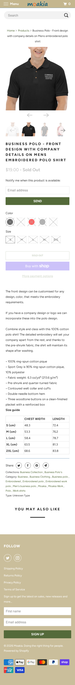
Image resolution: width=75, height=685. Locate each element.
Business (23, 476)
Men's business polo (25, 486)
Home (11, 30)
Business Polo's (53, 472)
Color (9, 213)
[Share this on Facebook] (27, 465)
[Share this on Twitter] (18, 465)
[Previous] (29, 114)
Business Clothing (40, 476)
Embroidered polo (33, 481)
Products (23, 30)
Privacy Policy (12, 582)
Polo (9, 490)
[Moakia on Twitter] (8, 558)
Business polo (60, 476)
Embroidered (13, 481)
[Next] (45, 114)
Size (8, 231)
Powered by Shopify (16, 650)
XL (44, 239)
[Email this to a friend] (45, 465)
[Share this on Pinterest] (36, 465)
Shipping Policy (13, 568)
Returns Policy (13, 575)
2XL (56, 239)
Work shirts (19, 490)
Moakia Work (56, 486)
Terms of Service (14, 589)
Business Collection (31, 472)
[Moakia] (37, 4)
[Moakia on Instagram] (18, 558)
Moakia (42, 486)
